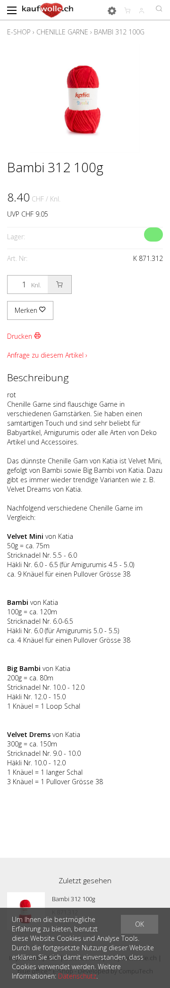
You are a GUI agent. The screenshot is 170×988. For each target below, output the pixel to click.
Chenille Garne (62, 31)
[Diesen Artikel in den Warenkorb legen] (59, 284)
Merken (27, 310)
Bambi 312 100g (119, 31)
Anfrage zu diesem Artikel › (47, 355)
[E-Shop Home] (47, 9)
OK (139, 924)
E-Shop (19, 31)
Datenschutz (77, 975)
